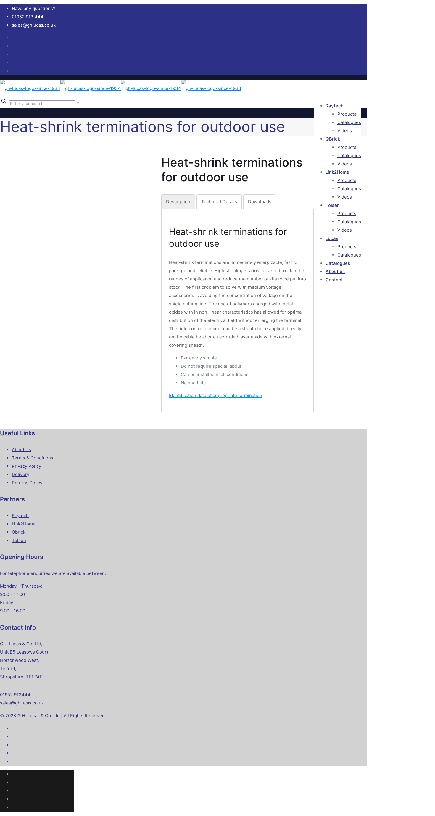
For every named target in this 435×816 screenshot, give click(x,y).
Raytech (20, 515)
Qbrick (18, 532)
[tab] (178, 201)
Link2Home (24, 524)
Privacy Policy (26, 466)
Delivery (20, 474)
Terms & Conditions (32, 458)
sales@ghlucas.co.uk (34, 25)
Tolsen (19, 540)
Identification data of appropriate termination (215, 395)
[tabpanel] (237, 313)
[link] (78, 103)
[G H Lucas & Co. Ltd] (120, 88)
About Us (21, 449)
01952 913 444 (28, 17)
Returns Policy (27, 483)
